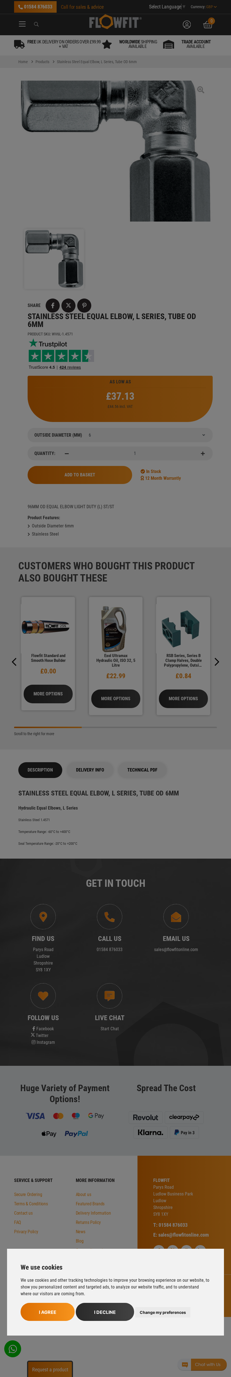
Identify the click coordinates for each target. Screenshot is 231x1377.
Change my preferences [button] (163, 1312)
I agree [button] (47, 1312)
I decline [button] (105, 1312)
